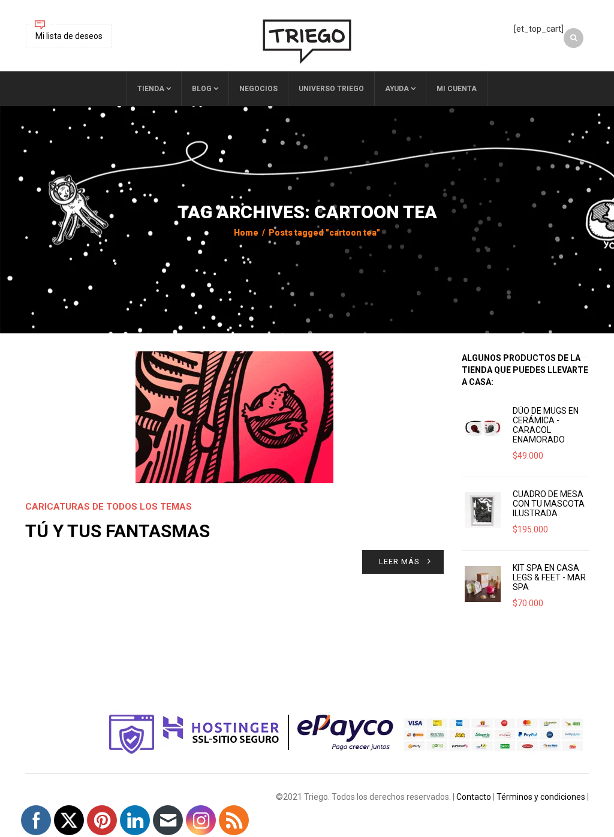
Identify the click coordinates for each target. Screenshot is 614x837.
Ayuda (397, 89)
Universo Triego (331, 89)
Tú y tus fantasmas (117, 530)
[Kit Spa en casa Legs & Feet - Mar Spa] (483, 584)
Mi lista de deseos (69, 36)
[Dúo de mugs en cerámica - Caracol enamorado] (483, 427)
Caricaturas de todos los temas (108, 506)
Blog (202, 89)
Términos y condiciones (540, 797)
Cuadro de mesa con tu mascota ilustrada (549, 503)
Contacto (473, 797)
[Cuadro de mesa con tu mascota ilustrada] (483, 510)
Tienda (150, 89)
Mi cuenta (457, 89)
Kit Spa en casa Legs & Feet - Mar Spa (549, 577)
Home (246, 232)
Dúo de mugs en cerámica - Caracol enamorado (546, 425)
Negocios (258, 89)
